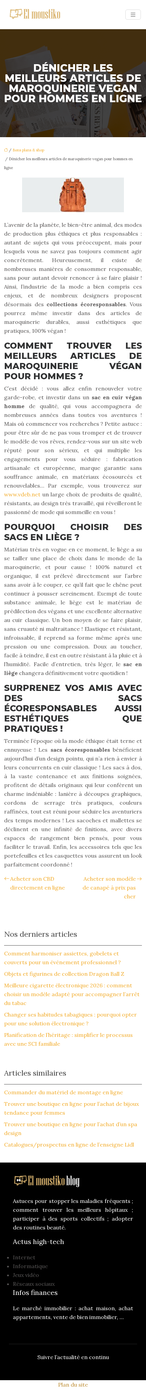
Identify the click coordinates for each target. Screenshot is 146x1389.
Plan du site (73, 1384)
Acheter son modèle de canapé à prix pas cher (109, 887)
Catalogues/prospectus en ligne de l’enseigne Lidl (69, 1144)
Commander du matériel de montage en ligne (63, 1092)
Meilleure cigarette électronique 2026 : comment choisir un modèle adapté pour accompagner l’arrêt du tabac (72, 994)
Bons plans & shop (28, 150)
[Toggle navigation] (133, 15)
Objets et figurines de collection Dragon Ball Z (64, 973)
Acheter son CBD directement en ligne (37, 883)
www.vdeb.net (22, 494)
